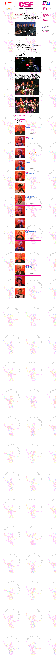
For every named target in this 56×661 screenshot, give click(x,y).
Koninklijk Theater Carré (28, 14)
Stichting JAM (46, 33)
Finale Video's (45, 21)
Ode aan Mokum (45, 10)
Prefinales (45, 13)
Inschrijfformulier (46, 15)
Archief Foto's (45, 20)
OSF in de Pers (45, 16)
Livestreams (45, 8)
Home (44, 6)
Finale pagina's (45, 22)
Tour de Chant (45, 9)
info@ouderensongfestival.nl (46, 31)
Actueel (44, 7)
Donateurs (45, 17)
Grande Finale (45, 14)
